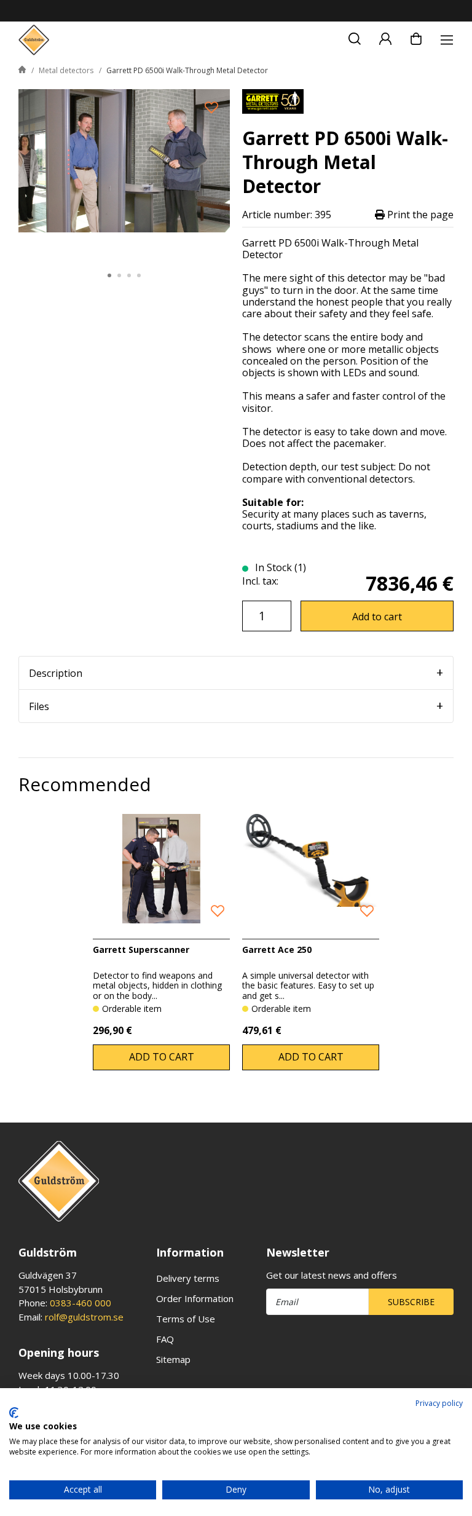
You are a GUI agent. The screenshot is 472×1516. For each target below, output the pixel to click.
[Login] (385, 37)
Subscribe (411, 1302)
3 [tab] (129, 275)
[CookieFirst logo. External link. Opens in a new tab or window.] (13, 1412)
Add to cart (377, 616)
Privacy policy (439, 1403)
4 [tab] (139, 275)
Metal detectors (66, 70)
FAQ (165, 1339)
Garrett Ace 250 (277, 949)
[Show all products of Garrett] (273, 100)
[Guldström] (33, 40)
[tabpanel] (124, 173)
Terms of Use (185, 1319)
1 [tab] (109, 275)
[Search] (354, 37)
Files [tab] (39, 706)
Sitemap (173, 1359)
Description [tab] (55, 673)
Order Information (195, 1298)
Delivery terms (187, 1278)
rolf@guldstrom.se (84, 1317)
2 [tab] (119, 275)
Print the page (419, 215)
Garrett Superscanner (141, 949)
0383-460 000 (80, 1303)
